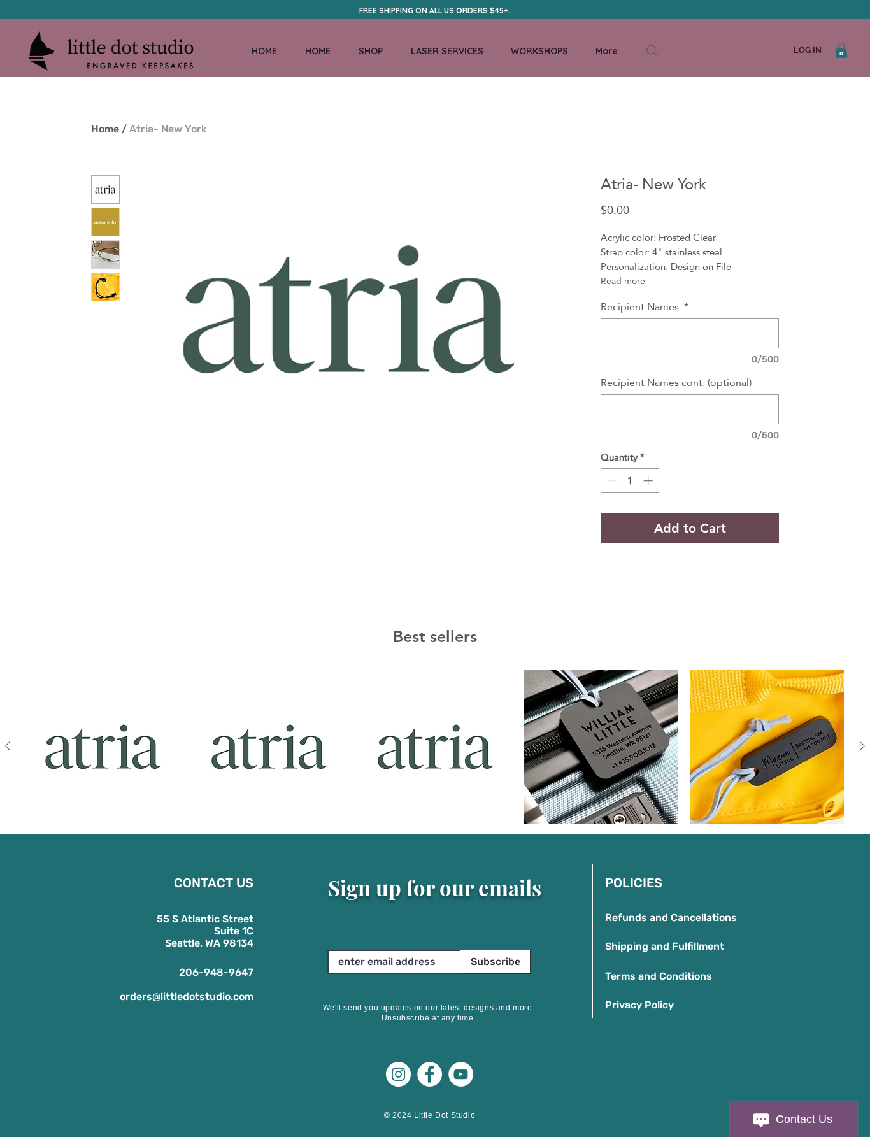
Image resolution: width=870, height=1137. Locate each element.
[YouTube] (460, 1074)
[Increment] (649, 480)
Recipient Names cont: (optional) (676, 382)
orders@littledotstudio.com (186, 996)
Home (105, 129)
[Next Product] (862, 746)
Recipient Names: (644, 307)
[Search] (652, 51)
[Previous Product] (7, 746)
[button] (841, 50)
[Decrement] (611, 480)
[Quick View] (103, 747)
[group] (435, 746)
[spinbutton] (630, 480)
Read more (623, 281)
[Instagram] (398, 1074)
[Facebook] (429, 1074)
